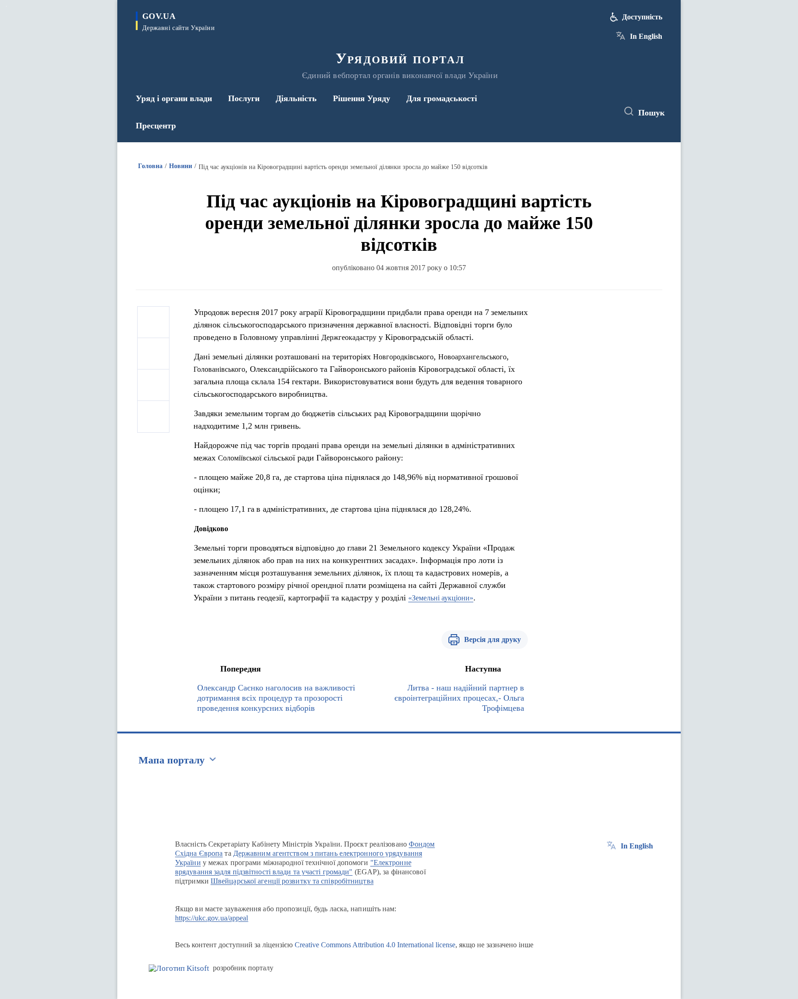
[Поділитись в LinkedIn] (153, 416)
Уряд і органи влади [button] (174, 98)
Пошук (651, 112)
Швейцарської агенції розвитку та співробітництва (292, 881)
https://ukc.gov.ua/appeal (211, 918)
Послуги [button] (244, 98)
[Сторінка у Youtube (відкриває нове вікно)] (602, 111)
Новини (180, 166)
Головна (150, 166)
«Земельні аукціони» (440, 598)
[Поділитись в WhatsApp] (153, 385)
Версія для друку (492, 639)
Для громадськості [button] (441, 98)
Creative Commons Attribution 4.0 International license (375, 945)
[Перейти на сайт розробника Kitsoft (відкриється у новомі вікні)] (179, 968)
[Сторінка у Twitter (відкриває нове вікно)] (585, 111)
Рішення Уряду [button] (361, 98)
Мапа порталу (172, 760)
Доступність (642, 17)
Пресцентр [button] (156, 125)
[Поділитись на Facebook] (153, 322)
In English (646, 36)
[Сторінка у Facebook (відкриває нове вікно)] (568, 111)
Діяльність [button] (296, 98)
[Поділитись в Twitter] (153, 353)
